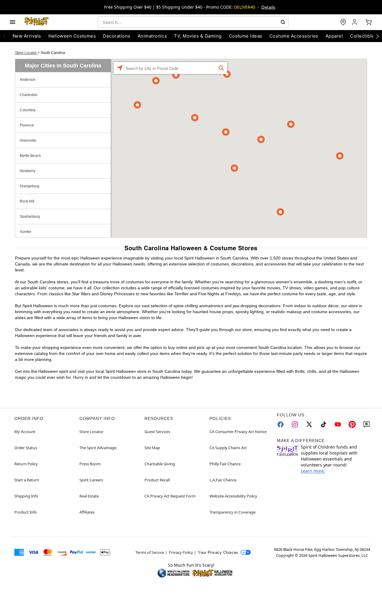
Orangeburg (29, 186)
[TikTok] (323, 424)
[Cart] (368, 22)
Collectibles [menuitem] (363, 36)
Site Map (152, 447)
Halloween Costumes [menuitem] (72, 36)
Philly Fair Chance (225, 463)
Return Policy (26, 463)
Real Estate (89, 496)
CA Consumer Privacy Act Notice (238, 431)
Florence (27, 125)
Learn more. (313, 471)
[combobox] (193, 22)
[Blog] (366, 424)
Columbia (28, 110)
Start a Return (26, 480)
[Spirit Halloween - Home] (37, 22)
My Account (25, 431)
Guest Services (157, 431)
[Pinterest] (352, 424)
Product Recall (157, 480)
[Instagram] (294, 424)
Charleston (29, 95)
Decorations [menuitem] (116, 36)
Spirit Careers (91, 480)
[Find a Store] (343, 22)
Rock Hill (27, 201)
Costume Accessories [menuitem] (293, 36)
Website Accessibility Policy (233, 496)
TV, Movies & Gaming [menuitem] (197, 36)
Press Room (90, 463)
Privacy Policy (181, 552)
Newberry (28, 171)
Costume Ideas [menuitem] (245, 36)
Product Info (25, 512)
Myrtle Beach (30, 156)
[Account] (355, 22)
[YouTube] (337, 424)
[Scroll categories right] (377, 36)
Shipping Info (26, 496)
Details (268, 7)
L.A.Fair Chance (223, 480)
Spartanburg (30, 216)
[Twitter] (309, 424)
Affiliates (87, 512)
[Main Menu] (12, 22)
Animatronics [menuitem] (152, 36)
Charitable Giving (159, 463)
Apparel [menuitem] (334, 36)
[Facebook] (280, 424)
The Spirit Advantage (97, 447)
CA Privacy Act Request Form (169, 496)
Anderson (28, 80)
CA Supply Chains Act (228, 447)
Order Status (25, 447)
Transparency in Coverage (232, 512)
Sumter (25, 232)
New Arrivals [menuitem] (27, 36)
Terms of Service (149, 552)
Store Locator (26, 53)
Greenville (28, 140)
